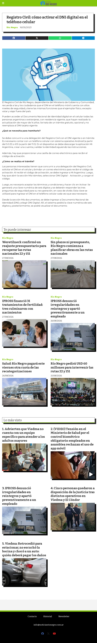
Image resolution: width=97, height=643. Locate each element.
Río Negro (12, 27)
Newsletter (63, 616)
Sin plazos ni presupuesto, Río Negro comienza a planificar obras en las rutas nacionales (72, 248)
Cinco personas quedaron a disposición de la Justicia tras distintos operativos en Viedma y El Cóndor (73, 494)
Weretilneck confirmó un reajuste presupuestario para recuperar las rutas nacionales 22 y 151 (24, 248)
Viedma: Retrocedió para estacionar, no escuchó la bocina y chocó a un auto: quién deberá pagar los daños (24, 549)
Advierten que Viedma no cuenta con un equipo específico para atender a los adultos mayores (23, 434)
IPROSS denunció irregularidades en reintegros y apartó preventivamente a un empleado (68, 308)
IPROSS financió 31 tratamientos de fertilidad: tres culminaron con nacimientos (22, 306)
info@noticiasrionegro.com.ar (49, 624)
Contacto (32, 616)
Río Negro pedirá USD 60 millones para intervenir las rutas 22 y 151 (72, 367)
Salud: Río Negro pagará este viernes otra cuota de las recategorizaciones (23, 367)
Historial (47, 616)
